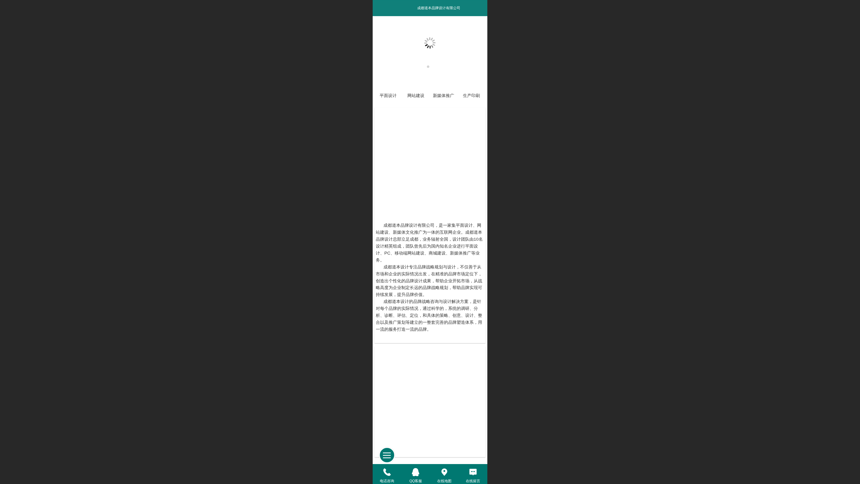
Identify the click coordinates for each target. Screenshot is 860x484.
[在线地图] (444, 472)
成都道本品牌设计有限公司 (438, 8)
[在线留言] (473, 472)
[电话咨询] (387, 472)
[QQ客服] (415, 472)
